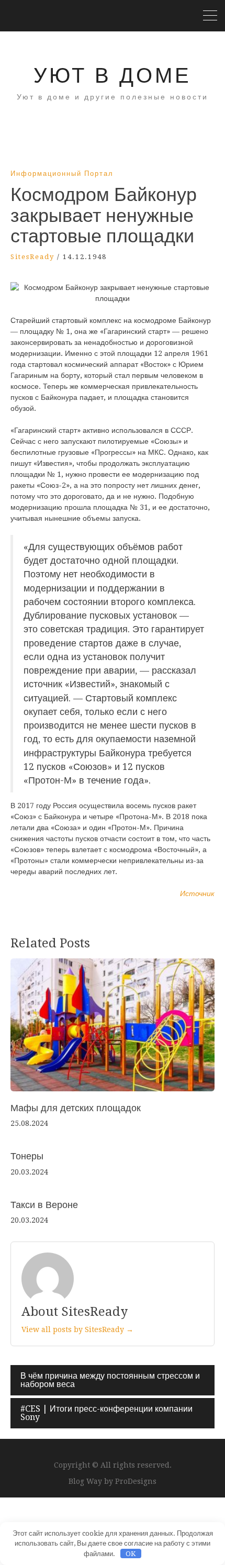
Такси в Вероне (44, 1204)
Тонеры (26, 1155)
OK (131, 1554)
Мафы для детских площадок (75, 1107)
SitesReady (32, 257)
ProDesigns (135, 1481)
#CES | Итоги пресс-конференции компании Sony (106, 1413)
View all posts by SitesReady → (77, 1329)
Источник (197, 893)
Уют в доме (112, 75)
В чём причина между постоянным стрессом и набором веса (110, 1380)
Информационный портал (62, 173)
